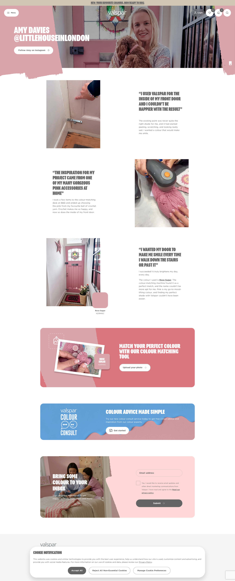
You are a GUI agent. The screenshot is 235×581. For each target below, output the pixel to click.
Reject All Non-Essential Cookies (109, 570)
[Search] (227, 13)
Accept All (77, 570)
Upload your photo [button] (132, 367)
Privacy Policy (145, 562)
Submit (157, 503)
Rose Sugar (165, 280)
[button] (11, 13)
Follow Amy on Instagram (31, 50)
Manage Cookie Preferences (151, 570)
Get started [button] (120, 430)
